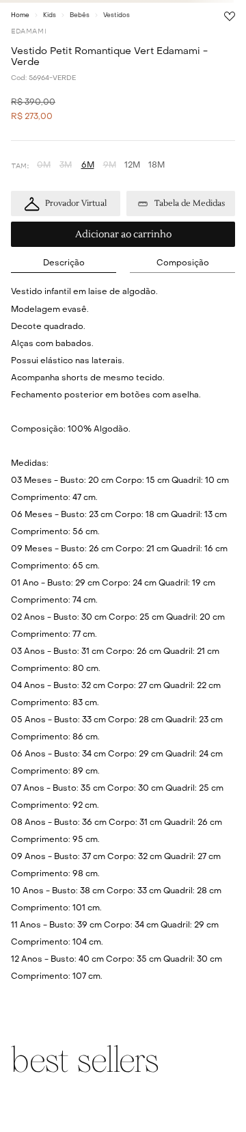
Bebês (80, 15)
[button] (44, 165)
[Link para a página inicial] (20, 15)
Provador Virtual (76, 203)
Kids (49, 15)
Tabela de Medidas (189, 203)
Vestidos (116, 15)
